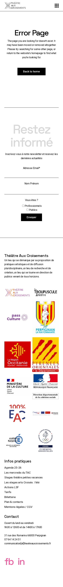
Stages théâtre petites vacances (23, 477)
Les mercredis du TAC (17, 472)
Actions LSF (11, 487)
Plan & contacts (13, 501)
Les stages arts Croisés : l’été (21, 482)
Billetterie (10, 497)
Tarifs (7, 492)
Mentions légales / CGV (18, 506)
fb (10, 562)
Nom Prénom (31, 183)
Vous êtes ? (31, 200)
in (21, 562)
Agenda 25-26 (12, 467)
